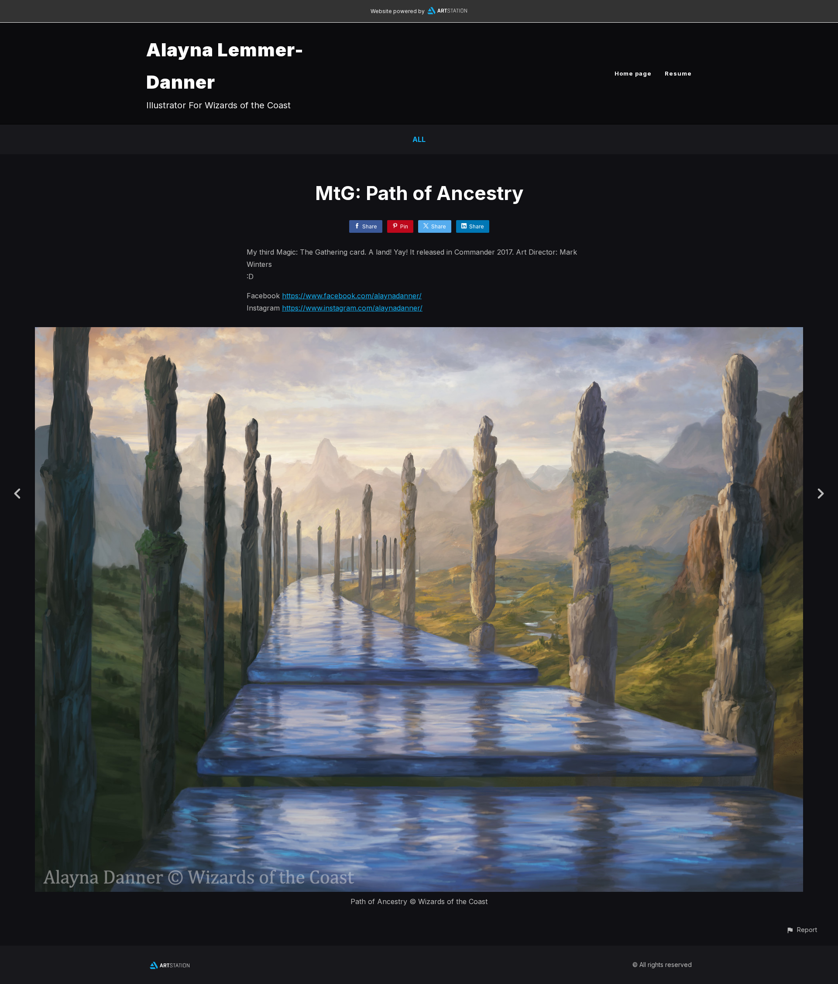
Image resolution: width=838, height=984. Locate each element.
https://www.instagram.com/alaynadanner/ (352, 308)
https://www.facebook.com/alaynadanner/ (352, 295)
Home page (633, 73)
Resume (678, 73)
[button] (802, 930)
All (419, 139)
